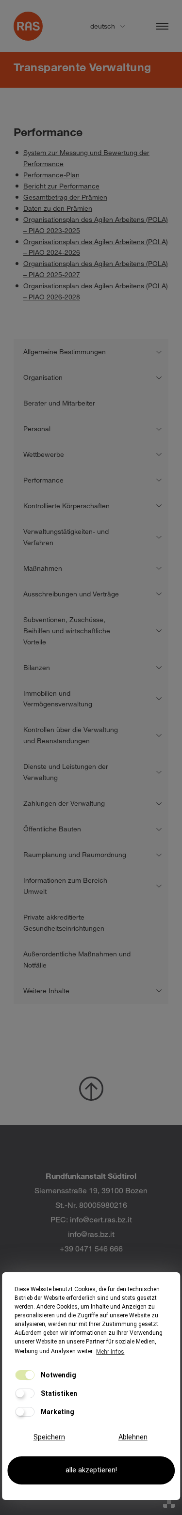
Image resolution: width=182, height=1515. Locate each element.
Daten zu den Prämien (57, 208)
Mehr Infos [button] (110, 1351)
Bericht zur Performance (61, 186)
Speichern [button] (49, 1437)
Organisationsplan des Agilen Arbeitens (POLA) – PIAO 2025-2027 (95, 269)
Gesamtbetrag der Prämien (65, 197)
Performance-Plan (51, 175)
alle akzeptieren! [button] (91, 1470)
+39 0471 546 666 (91, 1248)
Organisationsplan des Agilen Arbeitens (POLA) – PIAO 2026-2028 (95, 291)
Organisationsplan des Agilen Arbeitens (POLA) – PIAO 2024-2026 (95, 247)
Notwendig (57, 1375)
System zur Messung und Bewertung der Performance (86, 158)
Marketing (56, 1412)
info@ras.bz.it (91, 1233)
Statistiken (58, 1393)
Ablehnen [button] (133, 1437)
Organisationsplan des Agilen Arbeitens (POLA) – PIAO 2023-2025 (95, 224)
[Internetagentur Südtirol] (169, 1502)
